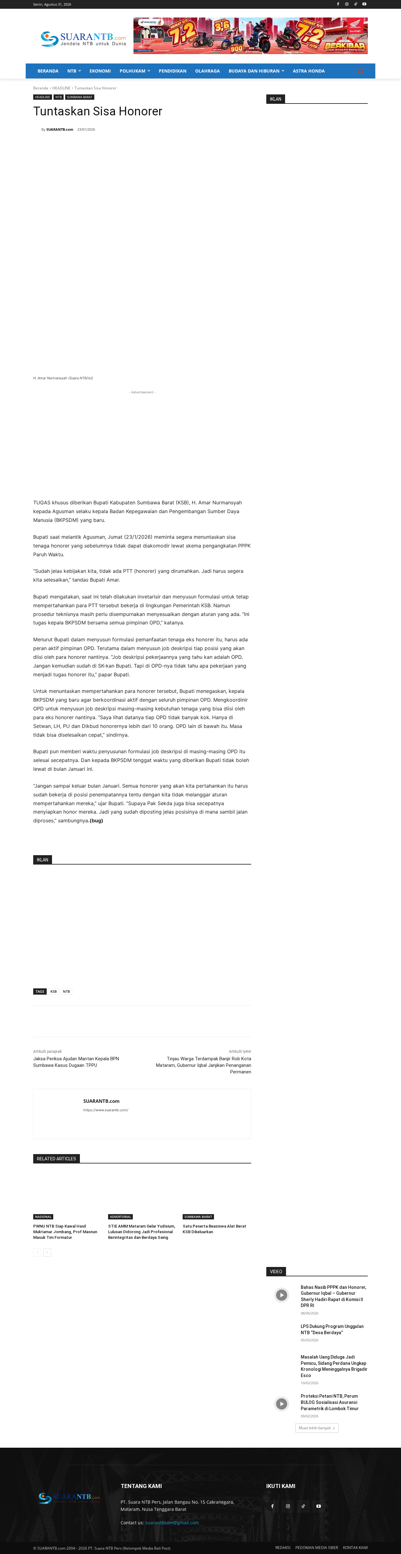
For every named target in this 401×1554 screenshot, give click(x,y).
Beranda (40, 88)
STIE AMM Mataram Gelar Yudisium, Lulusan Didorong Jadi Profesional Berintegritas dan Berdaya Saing (141, 1232)
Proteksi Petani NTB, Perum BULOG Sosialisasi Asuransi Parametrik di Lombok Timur (330, 1402)
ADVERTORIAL (120, 1216)
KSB (53, 991)
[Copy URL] (123, 145)
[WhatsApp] (94, 145)
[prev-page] (37, 1253)
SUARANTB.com (59, 129)
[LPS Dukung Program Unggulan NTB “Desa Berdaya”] (281, 1334)
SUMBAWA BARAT (79, 97)
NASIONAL (43, 1216)
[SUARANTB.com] (37, 129)
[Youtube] (364, 4)
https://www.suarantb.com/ (105, 1110)
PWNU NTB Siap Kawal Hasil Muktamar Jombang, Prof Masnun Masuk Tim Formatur (65, 1232)
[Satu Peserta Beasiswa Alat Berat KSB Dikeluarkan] (217, 1195)
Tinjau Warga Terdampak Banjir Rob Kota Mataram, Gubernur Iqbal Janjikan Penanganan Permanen (203, 1065)
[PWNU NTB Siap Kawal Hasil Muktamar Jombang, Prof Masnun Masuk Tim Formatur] (67, 1195)
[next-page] (47, 1253)
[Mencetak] (109, 145)
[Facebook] (338, 4)
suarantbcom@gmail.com (172, 1523)
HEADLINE (61, 88)
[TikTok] (355, 4)
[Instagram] (347, 4)
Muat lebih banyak (315, 1427)
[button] (360, 70)
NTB (58, 97)
